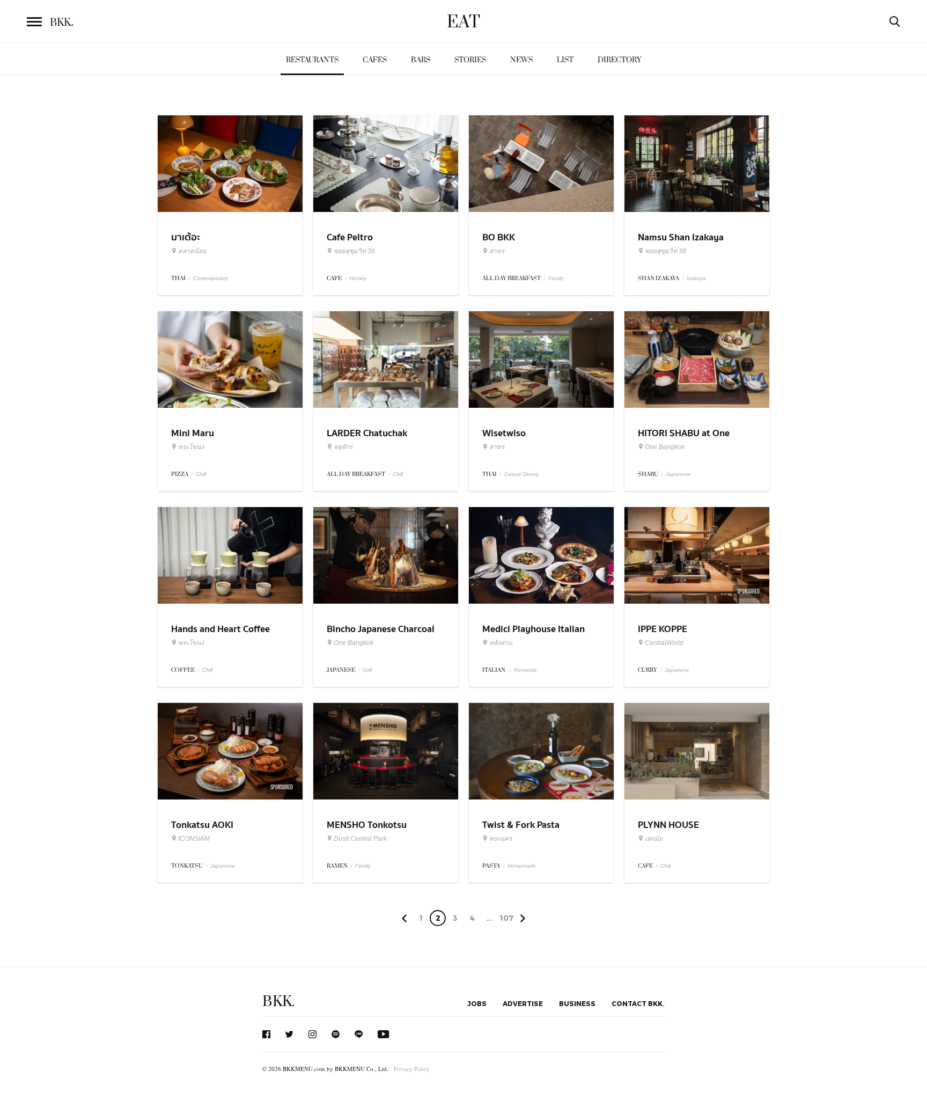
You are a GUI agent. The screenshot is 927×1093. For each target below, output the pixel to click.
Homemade (521, 866)
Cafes (375, 59)
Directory (620, 59)
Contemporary (210, 278)
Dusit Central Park (360, 838)
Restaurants (312, 59)
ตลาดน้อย (192, 251)
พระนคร (500, 838)
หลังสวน (500, 643)
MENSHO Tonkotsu (367, 825)
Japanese (678, 474)
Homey (357, 278)
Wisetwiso (504, 433)
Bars (420, 59)
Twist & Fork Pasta (521, 825)
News (521, 59)
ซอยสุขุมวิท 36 (354, 251)
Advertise (523, 1003)
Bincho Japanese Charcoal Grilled (381, 635)
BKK (61, 22)
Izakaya (696, 278)
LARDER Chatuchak (367, 433)
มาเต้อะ (185, 237)
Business (577, 1003)
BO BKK (498, 237)
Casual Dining (521, 474)
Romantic (525, 670)
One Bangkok (665, 447)
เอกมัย (654, 838)
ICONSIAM (194, 838)
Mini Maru (192, 433)
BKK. (278, 1001)
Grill (367, 670)
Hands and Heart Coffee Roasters (220, 635)
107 (506, 917)
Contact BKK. (638, 1003)
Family (556, 278)
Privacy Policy (412, 1069)
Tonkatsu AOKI (202, 825)
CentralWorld (664, 643)
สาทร (496, 251)
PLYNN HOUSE (668, 825)
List (565, 59)
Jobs (477, 1003)
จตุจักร (343, 447)
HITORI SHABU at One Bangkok (684, 440)
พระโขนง (191, 447)
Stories (470, 59)
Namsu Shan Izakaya (681, 237)
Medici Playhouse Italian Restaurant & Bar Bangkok (537, 635)
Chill (201, 474)
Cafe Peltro (350, 237)
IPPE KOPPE (662, 629)
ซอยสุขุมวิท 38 (665, 251)
